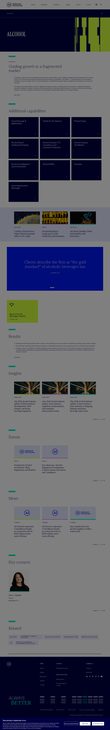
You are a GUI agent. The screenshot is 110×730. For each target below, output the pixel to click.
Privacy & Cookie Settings (71, 723)
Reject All (85, 723)
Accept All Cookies (98, 723)
